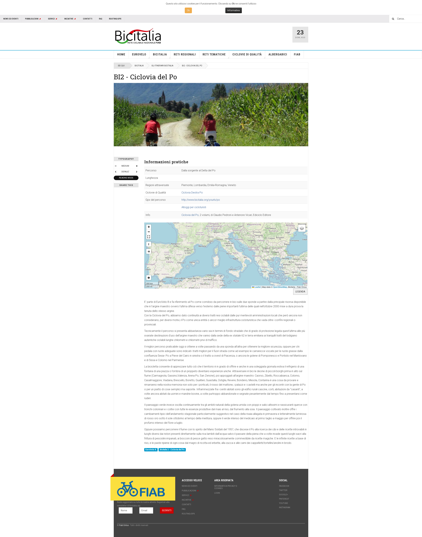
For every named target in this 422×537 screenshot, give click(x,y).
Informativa (233, 10)
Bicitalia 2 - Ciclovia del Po (172, 450)
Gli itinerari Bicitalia (162, 65)
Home (121, 54)
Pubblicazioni (31, 19)
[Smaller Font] (115, 166)
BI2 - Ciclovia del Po (145, 76)
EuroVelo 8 (150, 450)
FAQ (100, 19)
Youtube (283, 503)
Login (217, 493)
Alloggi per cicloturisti (193, 207)
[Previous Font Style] (115, 172)
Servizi (51, 19)
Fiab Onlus (124, 525)
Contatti (87, 19)
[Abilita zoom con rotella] (148, 244)
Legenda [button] (300, 291)
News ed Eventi (10, 19)
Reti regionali (185, 54)
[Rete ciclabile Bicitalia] (138, 36)
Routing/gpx (115, 19)
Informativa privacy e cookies (225, 487)
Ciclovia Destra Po (192, 192)
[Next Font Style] (136, 172)
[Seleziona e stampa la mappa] (148, 251)
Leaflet (257, 286)
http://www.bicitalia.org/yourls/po (200, 199)
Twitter (283, 490)
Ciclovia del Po (190, 215)
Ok (188, 10)
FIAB (297, 54)
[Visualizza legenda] (148, 277)
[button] (148, 226)
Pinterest (284, 499)
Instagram (284, 507)
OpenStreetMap (280, 286)
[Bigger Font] (136, 166)
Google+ (283, 494)
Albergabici (278, 54)
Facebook (284, 486)
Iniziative (68, 19)
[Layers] (301, 228)
